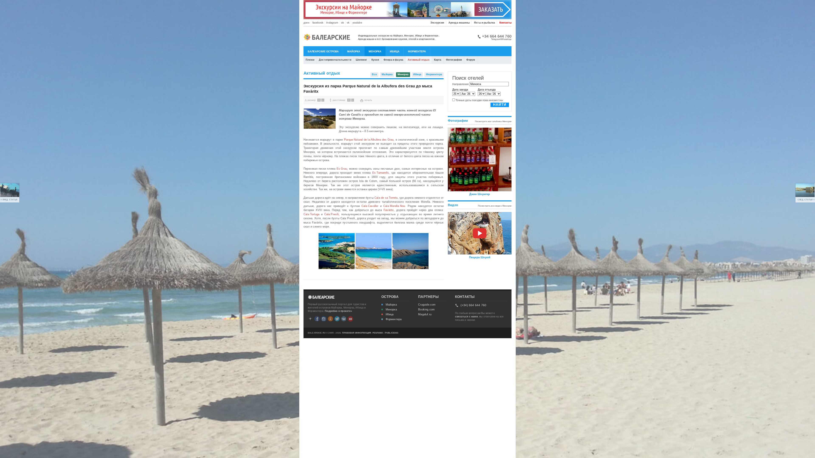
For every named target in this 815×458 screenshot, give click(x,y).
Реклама (377, 333)
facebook (317, 22)
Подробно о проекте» (338, 311)
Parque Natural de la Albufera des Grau (368, 139)
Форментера (417, 51)
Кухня (375, 59)
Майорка (353, 51)
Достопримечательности (335, 59)
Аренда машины (459, 22)
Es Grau (342, 168)
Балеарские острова (323, 51)
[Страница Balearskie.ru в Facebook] (316, 318)
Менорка (375, 51)
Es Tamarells (380, 172)
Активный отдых (419, 59)
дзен (306, 22)
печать (368, 100)
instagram (332, 22)
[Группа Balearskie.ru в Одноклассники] (330, 318)
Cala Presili (331, 214)
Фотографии (454, 59)
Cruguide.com (427, 304)
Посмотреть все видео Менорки (494, 206)
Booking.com (426, 309)
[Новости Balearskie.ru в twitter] (337, 318)
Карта (437, 59)
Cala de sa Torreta (386, 197)
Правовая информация (356, 333)
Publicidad (391, 333)
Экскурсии (437, 22)
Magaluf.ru (424, 314)
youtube (357, 22)
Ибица (394, 51)
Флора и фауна (393, 59)
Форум (470, 59)
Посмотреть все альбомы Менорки (493, 121)
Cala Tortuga (311, 214)
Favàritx (389, 210)
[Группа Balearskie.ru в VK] (343, 318)
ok (342, 22)
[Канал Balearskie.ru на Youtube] (350, 319)
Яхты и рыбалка (484, 22)
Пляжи (310, 59)
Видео (453, 205)
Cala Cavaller (369, 206)
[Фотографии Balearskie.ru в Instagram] (323, 318)
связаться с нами (466, 316)
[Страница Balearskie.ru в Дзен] (310, 318)
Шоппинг (361, 59)
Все (374, 74)
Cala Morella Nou (394, 206)
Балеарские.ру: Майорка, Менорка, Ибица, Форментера (328, 38)
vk (348, 22)
